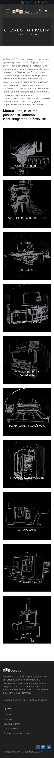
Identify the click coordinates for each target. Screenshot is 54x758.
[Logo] (25, 11)
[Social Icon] (38, 747)
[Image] (27, 152)
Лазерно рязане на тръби (27, 218)
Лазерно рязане (27, 166)
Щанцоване (27, 270)
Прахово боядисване (27, 478)
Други (27, 634)
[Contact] (41, 11)
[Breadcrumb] (16, 35)
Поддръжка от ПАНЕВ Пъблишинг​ (22, 752)
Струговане (27, 530)
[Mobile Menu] (8, 11)
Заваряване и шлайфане (27, 426)
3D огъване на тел (27, 322)
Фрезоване (27, 582)
